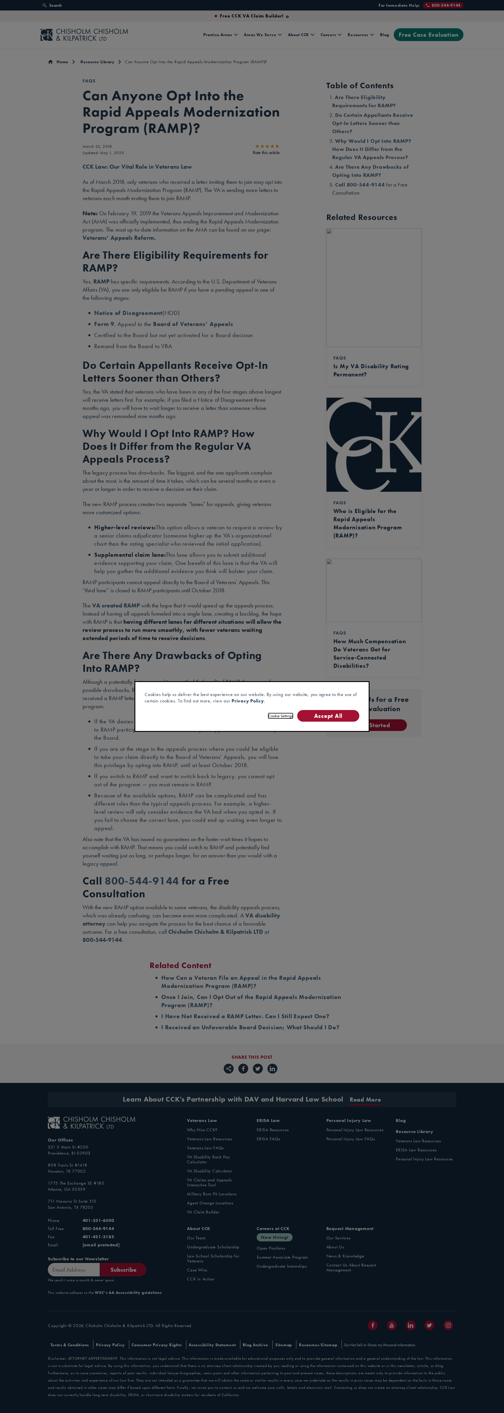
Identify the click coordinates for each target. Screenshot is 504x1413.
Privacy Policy (248, 701)
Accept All (328, 716)
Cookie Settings (280, 715)
